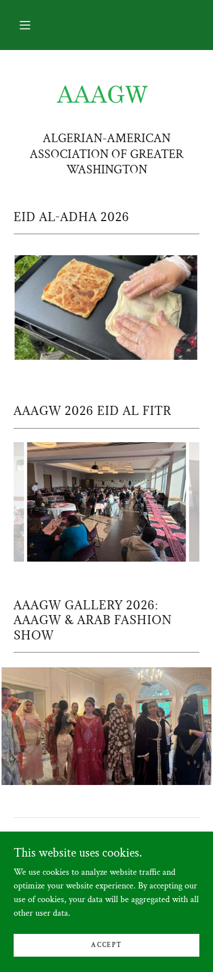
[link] (106, 95)
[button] (25, 25)
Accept (106, 945)
